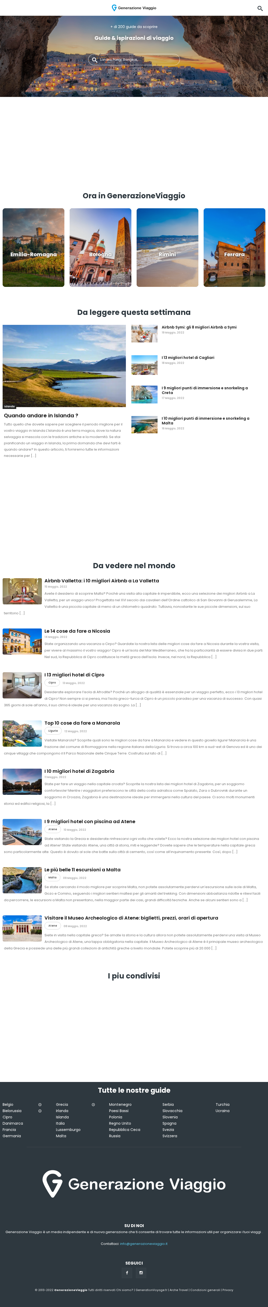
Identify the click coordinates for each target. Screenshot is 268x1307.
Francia (9, 1129)
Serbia (168, 1104)
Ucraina (223, 1110)
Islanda (9, 406)
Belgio (8, 1104)
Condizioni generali (205, 1290)
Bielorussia (12, 1110)
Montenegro (120, 1104)
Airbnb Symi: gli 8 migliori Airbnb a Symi (199, 327)
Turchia (223, 1104)
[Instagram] (141, 1273)
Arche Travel (179, 1290)
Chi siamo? (124, 1290)
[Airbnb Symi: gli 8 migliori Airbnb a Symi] (144, 334)
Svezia (168, 1129)
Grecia (62, 1104)
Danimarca (13, 1123)
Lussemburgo (68, 1129)
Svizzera (170, 1136)
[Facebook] (127, 1273)
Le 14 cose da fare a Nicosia (77, 631)
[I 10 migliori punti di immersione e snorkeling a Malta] (144, 425)
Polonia (115, 1117)
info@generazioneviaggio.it (144, 1243)
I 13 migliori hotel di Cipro (74, 674)
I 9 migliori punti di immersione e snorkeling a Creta (205, 390)
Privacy (227, 1290)
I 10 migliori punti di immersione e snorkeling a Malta (205, 421)
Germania (12, 1136)
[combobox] (134, 59)
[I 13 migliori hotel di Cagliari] (144, 364)
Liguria (53, 731)
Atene (52, 829)
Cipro (52, 683)
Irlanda (62, 1110)
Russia (114, 1136)
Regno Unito (120, 1123)
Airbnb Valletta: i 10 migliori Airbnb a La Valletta (101, 580)
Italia (60, 1123)
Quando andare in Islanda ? (41, 415)
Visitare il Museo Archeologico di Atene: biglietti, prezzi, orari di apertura (131, 918)
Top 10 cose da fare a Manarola (82, 723)
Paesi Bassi (119, 1110)
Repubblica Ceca (124, 1129)
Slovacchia (172, 1110)
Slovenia (170, 1117)
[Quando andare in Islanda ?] (64, 367)
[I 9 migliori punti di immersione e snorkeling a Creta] (144, 395)
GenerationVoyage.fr (151, 1290)
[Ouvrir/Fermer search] (260, 8)
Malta (52, 877)
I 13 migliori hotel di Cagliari (188, 357)
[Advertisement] (134, 146)
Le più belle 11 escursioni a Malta (82, 869)
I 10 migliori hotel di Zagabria (79, 771)
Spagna (169, 1123)
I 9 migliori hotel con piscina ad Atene (89, 821)
